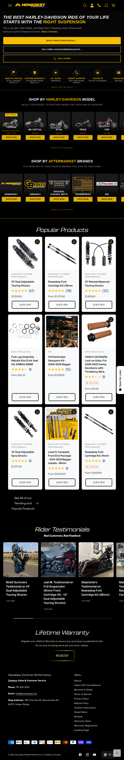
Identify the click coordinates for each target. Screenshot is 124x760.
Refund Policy (81, 703)
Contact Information (85, 707)
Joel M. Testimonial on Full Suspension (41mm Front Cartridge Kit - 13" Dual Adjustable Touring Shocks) (58, 592)
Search (78, 680)
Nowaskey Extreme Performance (28, 755)
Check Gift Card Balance (87, 685)
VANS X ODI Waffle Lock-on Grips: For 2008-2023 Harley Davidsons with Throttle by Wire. (96, 364)
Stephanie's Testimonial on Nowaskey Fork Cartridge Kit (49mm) (95, 588)
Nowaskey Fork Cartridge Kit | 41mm (97, 453)
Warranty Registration (86, 725)
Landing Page (81, 730)
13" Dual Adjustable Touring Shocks (22, 283)
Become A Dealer (83, 689)
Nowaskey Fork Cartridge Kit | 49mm (60, 283)
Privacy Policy (81, 698)
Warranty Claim (82, 721)
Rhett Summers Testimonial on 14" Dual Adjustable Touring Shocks (18, 588)
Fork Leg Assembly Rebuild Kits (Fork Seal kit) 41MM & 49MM (24, 360)
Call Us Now (64, 58)
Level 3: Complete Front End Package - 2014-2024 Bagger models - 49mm (59, 457)
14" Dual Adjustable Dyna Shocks (22, 453)
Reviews (78, 716)
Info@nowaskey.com (26, 693)
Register (62, 655)
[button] (10, 5)
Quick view (25, 305)
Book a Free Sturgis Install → (62, 41)
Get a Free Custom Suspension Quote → (62, 49)
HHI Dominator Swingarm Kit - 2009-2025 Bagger (59, 360)
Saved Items (80, 712)
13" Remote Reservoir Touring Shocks (97, 283)
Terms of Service (82, 694)
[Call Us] (99, 5)
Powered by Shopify (52, 755)
